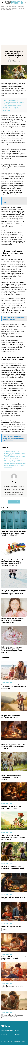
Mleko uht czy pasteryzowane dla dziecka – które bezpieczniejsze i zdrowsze (13, 746)
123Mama (5, 1026)
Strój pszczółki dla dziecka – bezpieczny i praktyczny (11, 717)
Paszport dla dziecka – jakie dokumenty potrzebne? (11, 807)
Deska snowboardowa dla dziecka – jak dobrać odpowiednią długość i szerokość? (13, 687)
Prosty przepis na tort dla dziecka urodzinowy (13, 898)
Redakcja (17, 1034)
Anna (13, 60)
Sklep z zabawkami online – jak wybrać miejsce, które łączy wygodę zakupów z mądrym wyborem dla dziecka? (12, 562)
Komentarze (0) (14, 502)
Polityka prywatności (7, 1030)
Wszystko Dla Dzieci (11, 6)
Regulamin (4, 1034)
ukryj (21, 100)
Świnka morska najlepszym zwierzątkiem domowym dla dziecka (11, 777)
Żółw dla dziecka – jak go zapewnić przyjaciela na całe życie (13, 958)
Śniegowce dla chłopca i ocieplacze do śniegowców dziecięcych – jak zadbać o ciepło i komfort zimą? (13, 592)
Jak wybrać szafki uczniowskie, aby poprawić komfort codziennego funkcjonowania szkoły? (13, 533)
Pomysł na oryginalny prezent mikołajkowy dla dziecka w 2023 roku (12, 868)
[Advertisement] (14, 28)
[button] (2, 2)
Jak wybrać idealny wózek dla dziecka (11, 987)
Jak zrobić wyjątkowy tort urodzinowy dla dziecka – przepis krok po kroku (13, 837)
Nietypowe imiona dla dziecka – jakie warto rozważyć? (12, 1016)
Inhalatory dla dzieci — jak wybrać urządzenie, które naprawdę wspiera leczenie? (13, 620)
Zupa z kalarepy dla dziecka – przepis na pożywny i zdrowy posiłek (11, 928)
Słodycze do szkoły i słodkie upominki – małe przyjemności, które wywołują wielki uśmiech (15, 465)
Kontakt (17, 1030)
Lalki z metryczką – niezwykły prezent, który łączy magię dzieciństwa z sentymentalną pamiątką (11, 649)
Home (2, 6)
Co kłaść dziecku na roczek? (12, 451)
